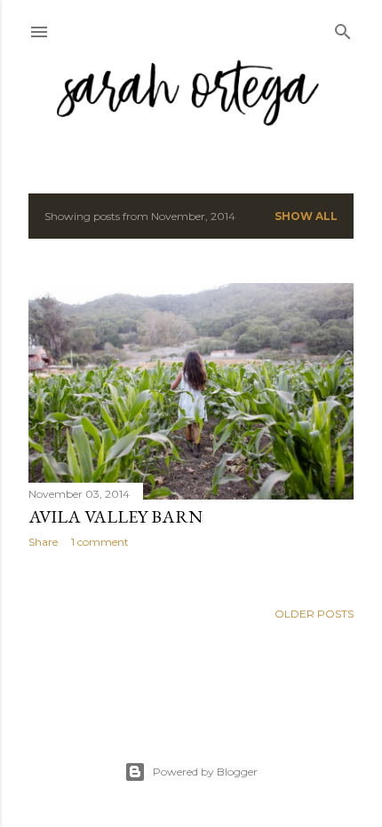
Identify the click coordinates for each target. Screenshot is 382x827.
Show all (306, 216)
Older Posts (314, 613)
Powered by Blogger (205, 771)
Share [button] (43, 541)
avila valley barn (115, 516)
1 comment (100, 541)
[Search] (343, 28)
